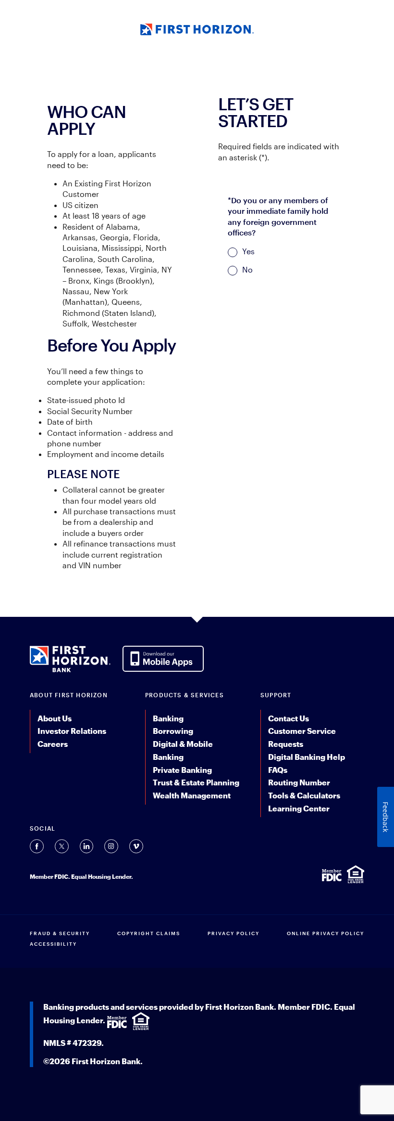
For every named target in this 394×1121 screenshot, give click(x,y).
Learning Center (299, 808)
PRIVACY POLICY (233, 933)
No (247, 269)
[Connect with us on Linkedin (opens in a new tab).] (86, 846)
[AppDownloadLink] (163, 658)
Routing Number (299, 782)
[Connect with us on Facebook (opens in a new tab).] (37, 846)
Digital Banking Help (306, 756)
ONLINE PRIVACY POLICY (325, 933)
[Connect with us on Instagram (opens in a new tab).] (111, 846)
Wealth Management (192, 795)
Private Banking (182, 769)
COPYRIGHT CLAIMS (148, 933)
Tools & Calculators (304, 795)
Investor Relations (71, 730)
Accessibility (53, 944)
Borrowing (173, 730)
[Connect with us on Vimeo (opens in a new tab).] (136, 846)
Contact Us (288, 718)
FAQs (277, 769)
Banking (168, 718)
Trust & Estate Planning (196, 782)
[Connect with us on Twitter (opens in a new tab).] (62, 846)
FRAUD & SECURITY (60, 933)
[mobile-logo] (197, 28)
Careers (52, 743)
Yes (248, 251)
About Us (54, 718)
